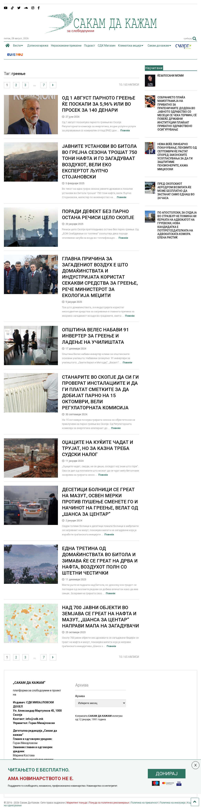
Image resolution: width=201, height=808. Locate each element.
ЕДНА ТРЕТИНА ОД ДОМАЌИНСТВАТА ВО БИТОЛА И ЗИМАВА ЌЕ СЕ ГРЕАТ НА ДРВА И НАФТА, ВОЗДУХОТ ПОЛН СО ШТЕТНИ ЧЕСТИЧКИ (100, 561)
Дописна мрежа (37, 45)
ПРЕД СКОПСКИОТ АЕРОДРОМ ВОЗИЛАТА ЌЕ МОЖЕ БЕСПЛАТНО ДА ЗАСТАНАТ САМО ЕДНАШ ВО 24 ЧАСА (176, 191)
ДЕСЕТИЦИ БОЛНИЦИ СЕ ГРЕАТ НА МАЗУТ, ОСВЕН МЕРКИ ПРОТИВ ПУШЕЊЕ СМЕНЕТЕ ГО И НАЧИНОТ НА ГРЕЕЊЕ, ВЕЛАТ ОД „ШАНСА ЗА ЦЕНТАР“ (100, 502)
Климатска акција (129, 45)
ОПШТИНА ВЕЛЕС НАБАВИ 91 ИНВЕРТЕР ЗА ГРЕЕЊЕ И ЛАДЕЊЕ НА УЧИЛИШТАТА (95, 336)
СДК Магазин (106, 45)
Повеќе (125, 130)
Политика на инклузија (172, 802)
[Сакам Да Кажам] (100, 32)
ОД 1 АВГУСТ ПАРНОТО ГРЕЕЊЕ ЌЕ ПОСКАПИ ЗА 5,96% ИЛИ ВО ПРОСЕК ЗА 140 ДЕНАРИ (98, 104)
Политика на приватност (144, 802)
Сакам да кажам (158, 45)
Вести (17, 45)
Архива (80, 696)
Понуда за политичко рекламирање (109, 802)
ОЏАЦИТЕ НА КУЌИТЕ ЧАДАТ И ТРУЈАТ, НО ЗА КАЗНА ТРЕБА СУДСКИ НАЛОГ (97, 448)
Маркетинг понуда (77, 802)
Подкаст (89, 45)
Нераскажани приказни (66, 45)
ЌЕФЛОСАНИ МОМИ (170, 75)
